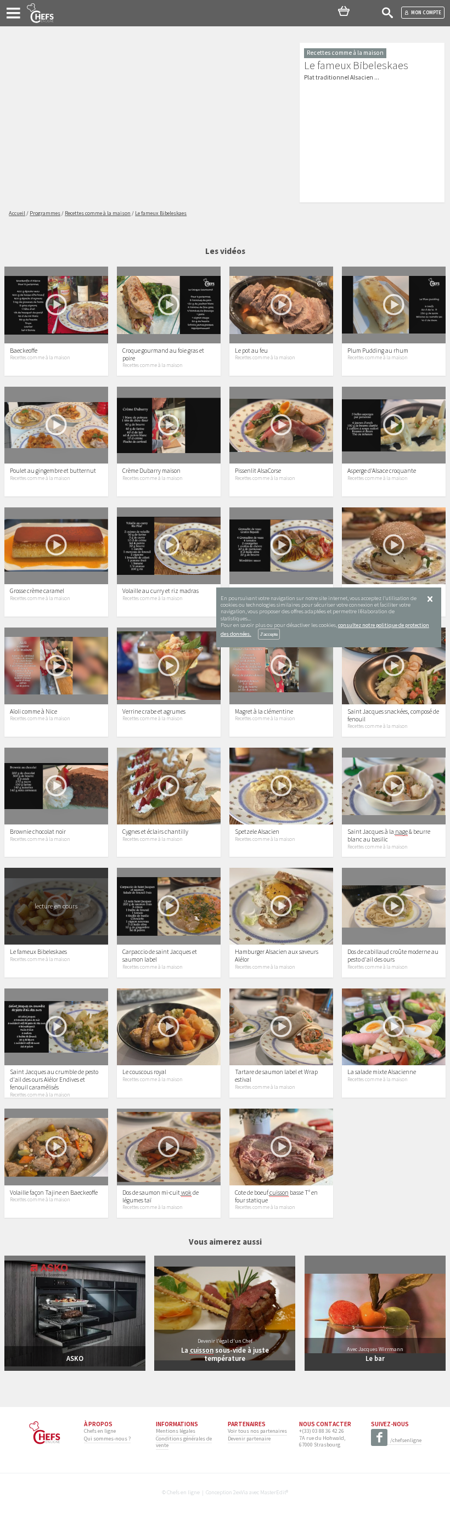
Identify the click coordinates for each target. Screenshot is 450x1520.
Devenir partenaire (249, 1438)
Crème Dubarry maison (151, 470)
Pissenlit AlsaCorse (258, 470)
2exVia (240, 1492)
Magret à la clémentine (264, 711)
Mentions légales (175, 1430)
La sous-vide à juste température (225, 1354)
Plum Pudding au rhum (377, 350)
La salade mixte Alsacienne (381, 1072)
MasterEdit (273, 1492)
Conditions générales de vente (184, 1442)
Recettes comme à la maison (40, 357)
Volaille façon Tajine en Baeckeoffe (54, 1192)
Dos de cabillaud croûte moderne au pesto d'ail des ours (392, 955)
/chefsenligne (405, 1440)
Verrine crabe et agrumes (153, 711)
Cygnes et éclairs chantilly (155, 831)
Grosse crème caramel (37, 591)
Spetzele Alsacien (257, 831)
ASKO (74, 1358)
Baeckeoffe (23, 350)
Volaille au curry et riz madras (160, 591)
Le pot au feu (251, 350)
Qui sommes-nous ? (107, 1438)
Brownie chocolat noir (38, 831)
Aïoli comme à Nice (33, 711)
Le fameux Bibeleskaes (38, 952)
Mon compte (426, 12)
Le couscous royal (144, 1072)
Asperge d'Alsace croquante (381, 470)
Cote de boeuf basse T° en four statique (276, 1196)
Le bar (375, 1358)
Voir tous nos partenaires (257, 1430)
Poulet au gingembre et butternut (53, 470)
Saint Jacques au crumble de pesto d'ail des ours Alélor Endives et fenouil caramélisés (54, 1079)
